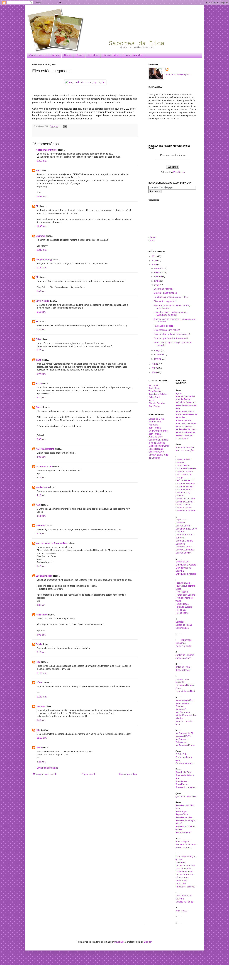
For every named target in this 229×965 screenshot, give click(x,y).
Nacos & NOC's (183, 736)
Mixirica (179, 718)
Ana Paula (41, 525)
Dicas (67, 55)
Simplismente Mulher (158, 446)
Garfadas (180, 622)
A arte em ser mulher (46, 150)
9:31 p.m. (41, 605)
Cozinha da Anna (184, 489)
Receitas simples (184, 817)
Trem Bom (181, 862)
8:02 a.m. (41, 635)
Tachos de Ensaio (184, 874)
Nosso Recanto (156, 449)
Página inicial (88, 774)
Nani (38, 505)
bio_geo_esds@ (44, 259)
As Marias (180, 417)
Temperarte (181, 880)
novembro (159, 272)
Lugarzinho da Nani (185, 691)
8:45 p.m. (41, 566)
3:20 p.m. (41, 397)
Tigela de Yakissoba (185, 886)
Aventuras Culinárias (186, 423)
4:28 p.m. (41, 495)
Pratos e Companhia (186, 787)
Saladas (93, 55)
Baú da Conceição (185, 450)
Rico (38, 662)
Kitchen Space (183, 670)
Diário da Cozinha (184, 541)
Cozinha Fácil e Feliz (186, 468)
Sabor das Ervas (184, 847)
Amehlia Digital (183, 399)
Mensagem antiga (128, 774)
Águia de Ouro (155, 436)
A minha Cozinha (184, 426)
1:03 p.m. (41, 291)
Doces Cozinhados (185, 549)
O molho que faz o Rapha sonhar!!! (171, 338)
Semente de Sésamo (186, 844)
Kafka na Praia (183, 667)
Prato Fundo (181, 784)
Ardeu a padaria (183, 420)
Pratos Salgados (133, 55)
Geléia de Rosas (184, 625)
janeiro (158, 359)
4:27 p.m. (41, 477)
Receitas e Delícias (157, 394)
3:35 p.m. (41, 439)
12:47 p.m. (42, 250)
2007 (154, 368)
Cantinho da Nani (184, 471)
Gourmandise (182, 628)
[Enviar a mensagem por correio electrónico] (64, 126)
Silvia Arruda (42, 301)
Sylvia (39, 644)
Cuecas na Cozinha (185, 498)
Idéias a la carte (183, 646)
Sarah (39, 383)
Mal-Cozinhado (183, 712)
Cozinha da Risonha (186, 483)
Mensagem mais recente (45, 774)
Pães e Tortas (110, 55)
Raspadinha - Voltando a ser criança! (172, 334)
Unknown (40, 236)
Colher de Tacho (184, 507)
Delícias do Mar (183, 553)
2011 (154, 256)
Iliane (38, 360)
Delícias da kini (183, 525)
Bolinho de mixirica (163, 289)
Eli (37, 206)
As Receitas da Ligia (186, 429)
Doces (79, 55)
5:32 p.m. (41, 533)
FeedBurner (179, 172)
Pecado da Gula (183, 772)
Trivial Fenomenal (184, 871)
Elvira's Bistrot (182, 561)
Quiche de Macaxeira (186, 796)
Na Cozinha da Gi (184, 733)
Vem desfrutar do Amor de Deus (52, 543)
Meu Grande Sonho (158, 431)
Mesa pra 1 (181, 709)
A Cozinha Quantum (185, 402)
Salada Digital (182, 841)
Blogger (148, 942)
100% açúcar (182, 438)
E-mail (153, 237)
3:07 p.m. (41, 374)
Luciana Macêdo (44, 576)
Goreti (39, 407)
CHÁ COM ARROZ (185, 480)
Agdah (179, 393)
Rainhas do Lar (183, 832)
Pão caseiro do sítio (163, 326)
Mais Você (153, 385)
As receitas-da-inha (185, 411)
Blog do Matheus (156, 443)
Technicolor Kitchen (185, 865)
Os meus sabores (184, 763)
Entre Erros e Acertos (186, 565)
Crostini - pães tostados (165, 293)
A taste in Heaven (184, 435)
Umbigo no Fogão (184, 902)
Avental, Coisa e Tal (185, 396)
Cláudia (39, 682)
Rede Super (154, 388)
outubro (158, 276)
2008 (154, 364)
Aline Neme (42, 614)
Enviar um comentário (47, 768)
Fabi (38, 730)
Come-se (180, 462)
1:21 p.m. (41, 329)
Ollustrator (119, 942)
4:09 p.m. (41, 457)
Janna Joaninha (183, 658)
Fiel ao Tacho (182, 613)
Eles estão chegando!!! (165, 301)
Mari (38, 170)
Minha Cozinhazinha (186, 715)
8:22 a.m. (41, 652)
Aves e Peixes (37, 55)
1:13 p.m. (41, 312)
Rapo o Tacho (182, 814)
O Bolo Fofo (181, 754)
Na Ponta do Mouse (185, 745)
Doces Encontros (184, 546)
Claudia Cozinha (156, 403)
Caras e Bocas (183, 465)
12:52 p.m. (42, 267)
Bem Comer (154, 406)
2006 (154, 372)
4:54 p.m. (41, 516)
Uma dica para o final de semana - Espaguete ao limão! (170, 313)
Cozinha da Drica (184, 486)
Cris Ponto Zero (156, 452)
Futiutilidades (182, 604)
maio (157, 285)
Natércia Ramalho (45, 449)
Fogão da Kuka (183, 583)
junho (157, 281)
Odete (39, 747)
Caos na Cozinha (184, 501)
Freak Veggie (182, 592)
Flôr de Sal (181, 610)
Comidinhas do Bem (185, 510)
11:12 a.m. (42, 738)
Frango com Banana (185, 595)
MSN (152, 240)
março (157, 350)
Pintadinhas (181, 781)
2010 (154, 260)
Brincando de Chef (185, 447)
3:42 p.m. (41, 720)
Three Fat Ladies (184, 868)
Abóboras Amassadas (186, 414)
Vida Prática (181, 910)
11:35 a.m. (42, 226)
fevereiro (158, 354)
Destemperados (183, 529)
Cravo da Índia (183, 504)
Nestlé (151, 400)
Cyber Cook (154, 397)
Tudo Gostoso (155, 391)
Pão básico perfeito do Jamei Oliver (171, 297)
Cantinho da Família (158, 440)
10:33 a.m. (42, 697)
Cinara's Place (183, 459)
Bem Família (154, 428)
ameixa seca (42, 487)
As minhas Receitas (185, 432)
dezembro (159, 268)
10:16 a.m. (42, 673)
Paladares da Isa (44, 466)
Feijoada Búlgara (184, 607)
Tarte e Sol (181, 883)
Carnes (55, 55)
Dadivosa (180, 544)
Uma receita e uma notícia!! (167, 330)
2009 (154, 264)
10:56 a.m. (42, 161)
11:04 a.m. (42, 196)
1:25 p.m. (41, 350)
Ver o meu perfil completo (177, 74)
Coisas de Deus (156, 419)
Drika (38, 339)
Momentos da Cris (184, 700)
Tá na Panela (182, 877)
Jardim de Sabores (185, 655)
